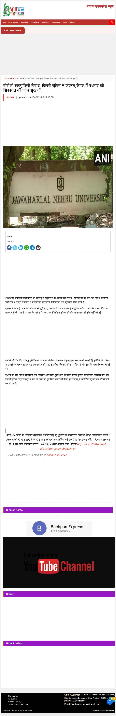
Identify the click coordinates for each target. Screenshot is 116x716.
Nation (65, 22)
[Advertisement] (58, 55)
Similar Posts (14, 510)
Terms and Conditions (18, 704)
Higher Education (13, 22)
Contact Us (13, 696)
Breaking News (12, 30)
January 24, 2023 (56, 454)
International (35, 22)
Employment (45, 22)
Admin (10, 97)
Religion (72, 22)
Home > (8, 78)
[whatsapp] (26, 247)
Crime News (24, 22)
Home (4, 22)
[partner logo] (20, 9)
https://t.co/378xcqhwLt (92, 444)
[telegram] (32, 247)
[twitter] (15, 247)
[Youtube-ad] (59, 562)
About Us (12, 699)
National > (15, 78)
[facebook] (9, 247)
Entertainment (56, 22)
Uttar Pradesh (14, 643)
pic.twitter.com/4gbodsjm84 (58, 448)
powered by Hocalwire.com (103, 710)
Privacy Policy (14, 701)
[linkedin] (20, 247)
